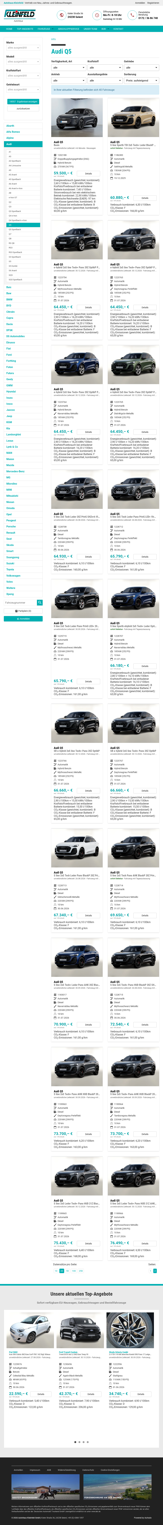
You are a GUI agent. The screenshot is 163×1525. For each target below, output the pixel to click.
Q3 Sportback (15, 211)
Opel (9, 514)
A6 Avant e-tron (15, 188)
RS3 (10, 247)
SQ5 (11, 275)
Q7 (10, 234)
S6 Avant (13, 270)
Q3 (10, 206)
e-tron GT (13, 197)
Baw (8, 293)
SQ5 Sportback (15, 279)
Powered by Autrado (143, 1518)
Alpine (10, 137)
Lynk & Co (12, 446)
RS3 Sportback (15, 252)
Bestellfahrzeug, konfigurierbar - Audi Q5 (77, 156)
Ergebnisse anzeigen (23, 101)
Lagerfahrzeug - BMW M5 (130, 1375)
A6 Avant (13, 184)
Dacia (9, 324)
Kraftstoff (93, 61)
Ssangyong (12, 557)
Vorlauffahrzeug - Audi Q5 (77, 280)
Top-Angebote (25, 29)
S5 (10, 261)
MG (8, 477)
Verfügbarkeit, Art (61, 61)
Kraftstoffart (13, 70)
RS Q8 (11, 243)
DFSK (9, 330)
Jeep (9, 416)
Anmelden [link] (25, 618)
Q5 (10, 225)
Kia (8, 428)
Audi (9, 144)
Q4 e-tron (13, 216)
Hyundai (11, 391)
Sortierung (130, 74)
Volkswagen (13, 575)
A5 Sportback (15, 179)
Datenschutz (88, 1470)
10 (56, 1271)
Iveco (9, 403)
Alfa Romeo (13, 131)
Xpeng (10, 594)
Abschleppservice (68, 29)
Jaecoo (10, 409)
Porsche (11, 526)
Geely (9, 379)
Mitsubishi (12, 495)
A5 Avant (13, 174)
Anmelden (140, 3)
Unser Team (90, 29)
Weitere (10, 588)
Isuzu (9, 397)
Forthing (11, 360)
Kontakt (118, 29)
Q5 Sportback (15, 229)
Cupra (9, 317)
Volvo (9, 581)
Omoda (10, 508)
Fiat (8, 348)
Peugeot (11, 520)
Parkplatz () (24, 611)
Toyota (10, 569)
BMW (9, 299)
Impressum (35, 1470)
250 (81, 1271)
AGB (49, 1470)
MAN (9, 452)
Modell (10, 56)
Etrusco (10, 342)
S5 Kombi (13, 266)
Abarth (10, 125)
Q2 (10, 202)
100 (74, 1271)
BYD (8, 305)
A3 (10, 156)
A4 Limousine (15, 165)
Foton (9, 367)
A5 (10, 170)
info (53, 39)
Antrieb (55, 74)
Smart (9, 551)
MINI (9, 489)
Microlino (11, 483)
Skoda (10, 545)
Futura (10, 373)
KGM (9, 422)
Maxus (10, 459)
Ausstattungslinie (97, 74)
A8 (10, 193)
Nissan (10, 502)
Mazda (10, 465)
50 (67, 1271)
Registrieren (153, 3)
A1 (10, 152)
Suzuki (10, 563)
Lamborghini (13, 434)
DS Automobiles (15, 336)
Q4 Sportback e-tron (18, 220)
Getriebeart (12, 84)
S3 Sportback (15, 257)
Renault (10, 532)
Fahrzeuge (44, 29)
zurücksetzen (23, 108)
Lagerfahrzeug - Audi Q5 (133, 156)
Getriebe (129, 61)
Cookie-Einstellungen (110, 1470)
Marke (10, 42)
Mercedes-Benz (15, 471)
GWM (9, 385)
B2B (104, 29)
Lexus (9, 440)
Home (9, 29)
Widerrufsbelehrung (67, 1470)
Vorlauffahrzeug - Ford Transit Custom (30, 1361)
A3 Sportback (15, 161)
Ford (9, 354)
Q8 (10, 238)
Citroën (10, 311)
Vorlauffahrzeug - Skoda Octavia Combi (80, 1361)
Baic (8, 287)
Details (88, 173)
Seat (9, 538)
